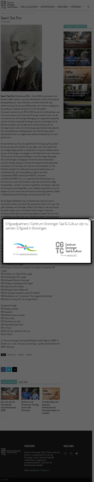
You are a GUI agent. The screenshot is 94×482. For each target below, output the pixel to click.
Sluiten (90, 219)
